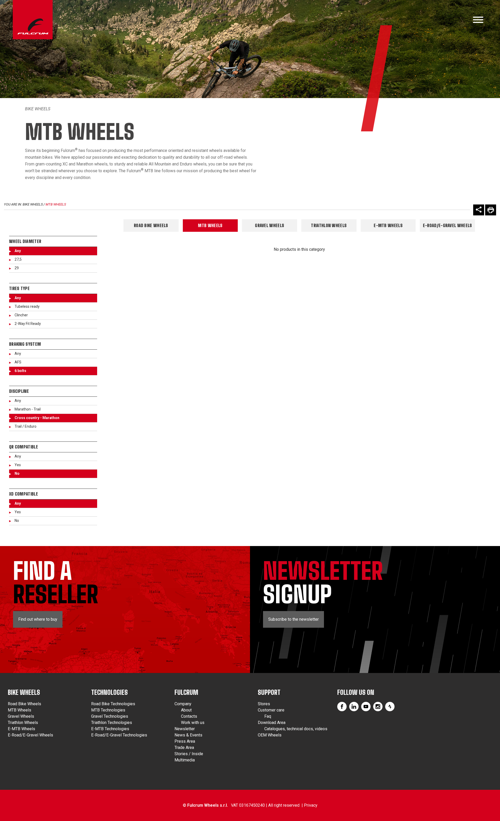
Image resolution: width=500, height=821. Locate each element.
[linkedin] (354, 706)
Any (18, 251)
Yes (18, 465)
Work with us (192, 722)
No (17, 473)
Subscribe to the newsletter (293, 619)
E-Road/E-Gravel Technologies (119, 735)
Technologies (109, 692)
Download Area (271, 722)
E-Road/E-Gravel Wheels (447, 225)
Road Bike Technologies (113, 703)
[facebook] (342, 706)
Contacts (189, 716)
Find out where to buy (37, 619)
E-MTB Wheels (388, 225)
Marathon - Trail (28, 409)
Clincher (21, 315)
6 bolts (20, 371)
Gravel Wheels (269, 225)
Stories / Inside (188, 753)
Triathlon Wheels (329, 225)
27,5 (18, 259)
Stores (264, 703)
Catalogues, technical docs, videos (295, 728)
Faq (267, 716)
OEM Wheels (270, 735)
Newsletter (184, 728)
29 (17, 268)
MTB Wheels (56, 204)
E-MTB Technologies (110, 728)
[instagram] (378, 706)
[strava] (390, 706)
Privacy (310, 805)
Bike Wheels (37, 108)
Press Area (184, 741)
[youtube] (366, 706)
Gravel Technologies (109, 716)
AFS (18, 362)
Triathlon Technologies (111, 722)
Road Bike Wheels (151, 225)
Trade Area (184, 747)
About (186, 710)
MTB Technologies (108, 710)
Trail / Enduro (25, 426)
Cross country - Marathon (37, 418)
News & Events (188, 735)
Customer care (271, 710)
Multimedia (184, 760)
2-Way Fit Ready (28, 324)
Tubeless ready (27, 306)
